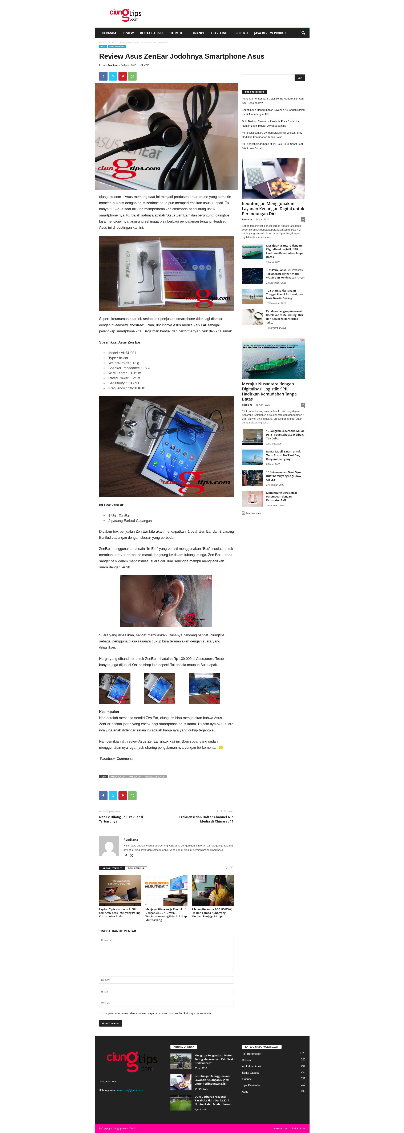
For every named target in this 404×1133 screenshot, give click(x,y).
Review (128, 33)
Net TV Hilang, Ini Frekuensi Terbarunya (121, 819)
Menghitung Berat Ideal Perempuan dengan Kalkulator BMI (281, 496)
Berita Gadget (151, 33)
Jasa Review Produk (270, 33)
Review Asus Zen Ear (155, 776)
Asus (114, 42)
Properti (241, 33)
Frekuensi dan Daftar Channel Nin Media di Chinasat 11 (206, 819)
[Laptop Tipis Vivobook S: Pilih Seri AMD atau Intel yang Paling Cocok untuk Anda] (120, 890)
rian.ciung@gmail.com (130, 1090)
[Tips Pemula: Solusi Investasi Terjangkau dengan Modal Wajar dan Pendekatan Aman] (252, 276)
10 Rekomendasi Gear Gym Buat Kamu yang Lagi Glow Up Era (283, 476)
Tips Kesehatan (251, 1085)
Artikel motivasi (251, 1066)
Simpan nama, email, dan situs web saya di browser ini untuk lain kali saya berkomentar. (158, 1013)
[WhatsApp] (132, 76)
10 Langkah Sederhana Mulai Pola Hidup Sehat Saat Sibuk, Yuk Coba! (272, 146)
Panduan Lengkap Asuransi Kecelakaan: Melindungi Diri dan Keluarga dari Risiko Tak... (284, 316)
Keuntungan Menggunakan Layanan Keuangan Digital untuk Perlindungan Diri (273, 112)
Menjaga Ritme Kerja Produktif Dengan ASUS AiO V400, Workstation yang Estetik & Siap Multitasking (166, 914)
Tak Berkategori (251, 1053)
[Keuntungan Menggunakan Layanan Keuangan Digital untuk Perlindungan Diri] (273, 178)
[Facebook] (103, 76)
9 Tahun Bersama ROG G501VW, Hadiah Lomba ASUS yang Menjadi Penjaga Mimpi (212, 912)
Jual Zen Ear (135, 776)
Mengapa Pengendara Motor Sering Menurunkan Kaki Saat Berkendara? (273, 101)
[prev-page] (227, 868)
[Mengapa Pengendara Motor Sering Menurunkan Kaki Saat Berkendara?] (180, 1061)
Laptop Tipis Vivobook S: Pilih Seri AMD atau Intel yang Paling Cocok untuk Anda (119, 912)
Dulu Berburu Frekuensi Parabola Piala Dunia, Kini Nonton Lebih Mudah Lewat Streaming (271, 123)
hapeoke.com (280, 1128)
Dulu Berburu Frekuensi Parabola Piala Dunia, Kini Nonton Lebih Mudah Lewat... (214, 1100)
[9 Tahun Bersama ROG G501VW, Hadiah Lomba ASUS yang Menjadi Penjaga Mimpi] (213, 890)
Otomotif (177, 33)
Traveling (219, 33)
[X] (113, 76)
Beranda (109, 33)
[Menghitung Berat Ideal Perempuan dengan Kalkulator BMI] (252, 499)
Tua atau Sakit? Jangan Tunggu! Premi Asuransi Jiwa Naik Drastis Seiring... (284, 294)
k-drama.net (299, 1128)
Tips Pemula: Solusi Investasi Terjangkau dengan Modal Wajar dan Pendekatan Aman (285, 273)
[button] (303, 33)
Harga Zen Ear (117, 776)
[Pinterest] (122, 76)
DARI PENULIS (136, 868)
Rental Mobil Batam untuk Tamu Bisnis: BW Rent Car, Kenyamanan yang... (283, 455)
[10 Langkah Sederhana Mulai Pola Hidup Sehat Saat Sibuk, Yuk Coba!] (252, 437)
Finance (198, 33)
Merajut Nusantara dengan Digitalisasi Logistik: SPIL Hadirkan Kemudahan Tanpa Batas (272, 135)
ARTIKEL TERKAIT (112, 868)
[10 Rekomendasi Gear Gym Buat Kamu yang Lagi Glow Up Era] (252, 478)
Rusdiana (113, 65)
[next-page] (232, 868)
